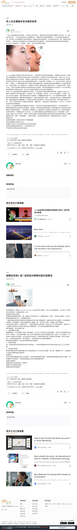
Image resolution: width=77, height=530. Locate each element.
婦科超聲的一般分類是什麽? (15, 328)
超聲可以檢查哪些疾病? (14, 365)
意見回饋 (22, 513)
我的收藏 (34, 509)
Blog (30, 521)
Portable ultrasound (26, 310)
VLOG (62, 6)
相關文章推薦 (10, 361)
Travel (12, 521)
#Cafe (62, 504)
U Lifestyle (5, 521)
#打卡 (54, 504)
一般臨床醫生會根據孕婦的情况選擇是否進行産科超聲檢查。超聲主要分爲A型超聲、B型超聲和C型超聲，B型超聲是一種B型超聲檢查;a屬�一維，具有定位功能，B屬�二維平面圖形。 (38, 321)
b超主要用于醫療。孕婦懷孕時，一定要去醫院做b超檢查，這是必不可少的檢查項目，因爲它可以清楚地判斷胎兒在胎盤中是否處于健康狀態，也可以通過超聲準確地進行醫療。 (38, 325)
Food (25, 521)
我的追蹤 (34, 511)
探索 (36, 6)
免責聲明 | (11, 523)
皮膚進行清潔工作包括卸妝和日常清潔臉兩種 (21, 124)
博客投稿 (22, 516)
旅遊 (19, 145)
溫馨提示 (9, 355)
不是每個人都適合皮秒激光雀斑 (16, 128)
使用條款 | (17, 523)
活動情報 (42, 145)
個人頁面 (34, 504)
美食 (67, 6)
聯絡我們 (34, 523)
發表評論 (11, 189)
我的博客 (34, 513)
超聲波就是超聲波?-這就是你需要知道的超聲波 (22, 340)
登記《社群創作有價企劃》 (25, 140)
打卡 (15, 145)
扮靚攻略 (36, 145)
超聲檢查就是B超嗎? (13, 314)
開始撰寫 (71, 2)
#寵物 (46, 504)
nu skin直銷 (10, 75)
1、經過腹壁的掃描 (12, 330)
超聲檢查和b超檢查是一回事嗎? (17, 363)
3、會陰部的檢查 (12, 349)
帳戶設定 (34, 506)
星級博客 (48, 6)
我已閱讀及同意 (62, 527)
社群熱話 (17, 6)
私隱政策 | (23, 523)
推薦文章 (42, 6)
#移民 (46, 506)
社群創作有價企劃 (7, 6)
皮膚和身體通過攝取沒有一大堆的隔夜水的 (20, 126)
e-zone (34, 521)
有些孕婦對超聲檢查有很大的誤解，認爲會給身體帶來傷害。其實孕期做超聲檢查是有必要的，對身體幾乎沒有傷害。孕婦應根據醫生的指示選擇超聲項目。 (38, 358)
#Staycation (68, 504)
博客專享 (55, 6)
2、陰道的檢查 (11, 342)
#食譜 (58, 504)
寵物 (31, 145)
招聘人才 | (29, 523)
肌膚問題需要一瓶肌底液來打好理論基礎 (19, 120)
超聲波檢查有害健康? (13, 367)
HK (16, 521)
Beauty (20, 521)
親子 (27, 145)
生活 (7, 272)
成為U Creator (28, 6)
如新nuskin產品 (11, 91)
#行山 (50, 504)
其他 (7, 18)
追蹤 (68, 31)
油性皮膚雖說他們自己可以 (15, 122)
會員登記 (64, 2)
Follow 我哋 (38, 148)
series (12, 30)
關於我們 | (5, 523)
